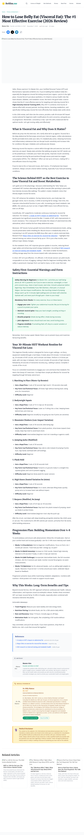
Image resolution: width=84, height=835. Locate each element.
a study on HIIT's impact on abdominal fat (44, 216)
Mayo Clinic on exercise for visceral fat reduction (40, 236)
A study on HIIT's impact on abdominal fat (30, 640)
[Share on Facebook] (8, 32)
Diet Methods (47, 3)
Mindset (78, 3)
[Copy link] (21, 32)
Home (3, 12)
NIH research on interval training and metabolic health (34, 647)
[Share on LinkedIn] (16, 32)
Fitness (56, 3)
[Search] (26, 3)
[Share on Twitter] (12, 32)
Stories (71, 3)
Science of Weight (36, 3)
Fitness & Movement (12, 12)
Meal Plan (63, 3)
